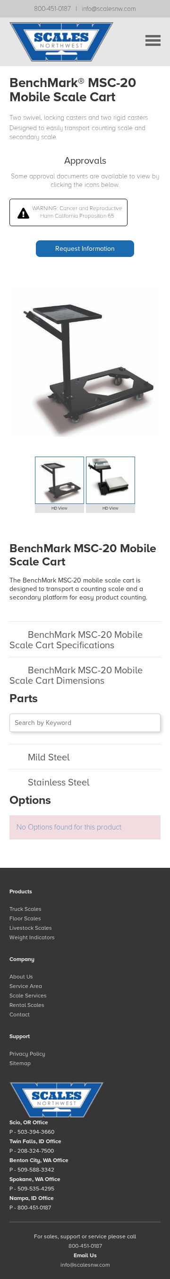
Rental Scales (26, 1005)
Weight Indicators (32, 937)
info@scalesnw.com (109, 9)
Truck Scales (25, 909)
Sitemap (20, 1063)
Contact (19, 1014)
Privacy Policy (27, 1053)
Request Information (85, 249)
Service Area (25, 986)
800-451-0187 (52, 9)
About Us (21, 976)
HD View (59, 508)
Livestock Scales (30, 928)
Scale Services (28, 995)
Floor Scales (25, 918)
